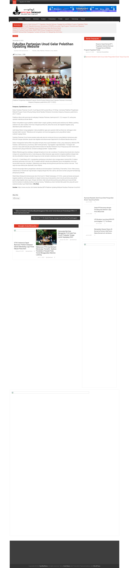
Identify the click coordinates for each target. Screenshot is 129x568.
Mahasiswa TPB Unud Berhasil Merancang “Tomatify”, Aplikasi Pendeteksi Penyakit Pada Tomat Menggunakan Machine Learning (46, 251)
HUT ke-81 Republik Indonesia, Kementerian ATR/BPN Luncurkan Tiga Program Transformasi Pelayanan (53, 26)
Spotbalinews (28, 251)
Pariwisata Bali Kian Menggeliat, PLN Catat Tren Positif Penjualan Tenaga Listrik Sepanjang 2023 (67, 234)
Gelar (38, 50)
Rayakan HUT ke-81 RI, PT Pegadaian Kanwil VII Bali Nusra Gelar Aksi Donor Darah (37, 28)
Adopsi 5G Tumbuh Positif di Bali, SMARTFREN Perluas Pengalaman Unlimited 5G (37, 30)
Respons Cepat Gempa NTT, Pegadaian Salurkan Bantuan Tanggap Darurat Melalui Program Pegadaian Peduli (55, 24)
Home (20, 19)
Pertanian (47, 50)
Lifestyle (15, 36)
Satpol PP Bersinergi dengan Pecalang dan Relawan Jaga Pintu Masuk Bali (102, 209)
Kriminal (36, 19)
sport (67, 19)
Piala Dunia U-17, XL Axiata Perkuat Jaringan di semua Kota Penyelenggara (54, 218)
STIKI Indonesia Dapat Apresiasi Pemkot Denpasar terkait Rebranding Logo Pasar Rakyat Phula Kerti (24, 245)
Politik (60, 19)
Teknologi (75, 19)
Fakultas (34, 50)
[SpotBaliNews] (15, 19)
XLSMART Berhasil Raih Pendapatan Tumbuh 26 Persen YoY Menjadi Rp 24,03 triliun (37, 32)
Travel (83, 19)
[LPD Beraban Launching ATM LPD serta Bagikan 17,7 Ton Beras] (88, 221)
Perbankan (52, 19)
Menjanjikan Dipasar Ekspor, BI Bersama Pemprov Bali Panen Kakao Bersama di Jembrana (103, 231)
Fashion (28, 19)
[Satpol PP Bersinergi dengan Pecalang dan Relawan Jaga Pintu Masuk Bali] (88, 209)
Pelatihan (42, 50)
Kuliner (43, 19)
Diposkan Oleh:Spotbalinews (21, 50)
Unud (51, 50)
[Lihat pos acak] (114, 19)
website (55, 50)
